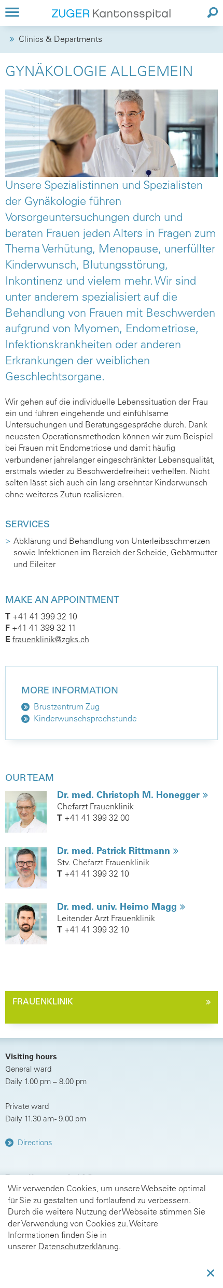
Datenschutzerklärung (78, 1246)
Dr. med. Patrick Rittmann (115, 850)
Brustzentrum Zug (67, 706)
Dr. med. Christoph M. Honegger (129, 795)
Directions (35, 1142)
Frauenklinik (42, 1001)
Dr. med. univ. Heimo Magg (118, 906)
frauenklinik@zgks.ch (50, 639)
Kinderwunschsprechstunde (85, 718)
